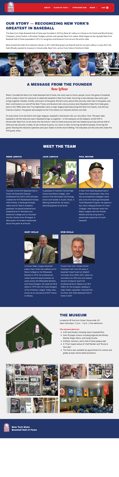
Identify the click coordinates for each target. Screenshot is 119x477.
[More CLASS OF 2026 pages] (68, 7)
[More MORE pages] (96, 7)
